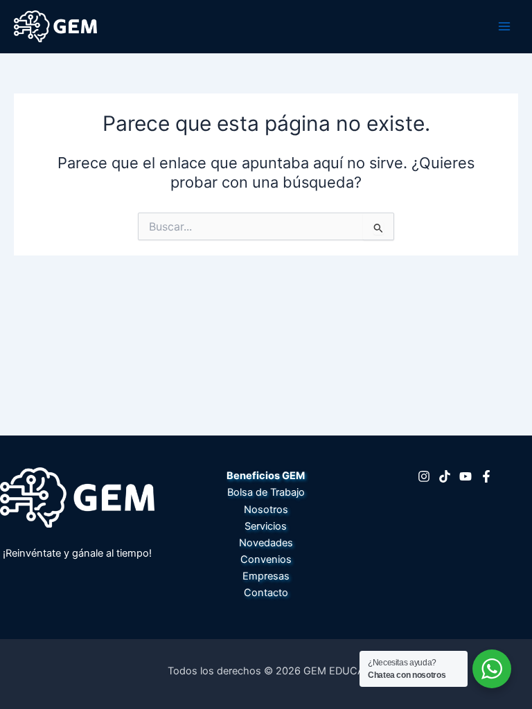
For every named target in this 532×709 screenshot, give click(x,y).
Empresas (266, 576)
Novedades (266, 543)
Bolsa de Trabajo (266, 492)
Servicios (266, 526)
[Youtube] (465, 476)
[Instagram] (424, 476)
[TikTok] (444, 476)
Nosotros (266, 509)
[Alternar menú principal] (504, 26)
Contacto (266, 592)
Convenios (266, 559)
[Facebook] (486, 476)
